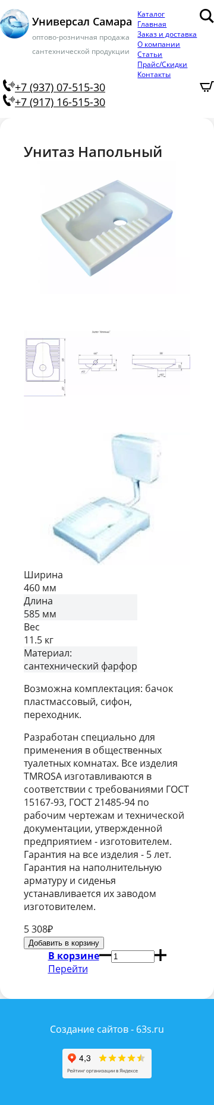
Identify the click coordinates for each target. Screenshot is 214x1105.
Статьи (149, 54)
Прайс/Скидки (162, 64)
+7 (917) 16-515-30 (60, 102)
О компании (158, 44)
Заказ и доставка (167, 34)
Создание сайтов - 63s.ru (107, 1029)
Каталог (151, 14)
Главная (151, 24)
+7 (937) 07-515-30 (60, 87)
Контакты (154, 74)
